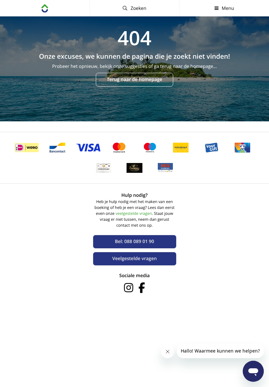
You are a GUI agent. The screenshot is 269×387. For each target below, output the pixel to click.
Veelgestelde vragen (134, 258)
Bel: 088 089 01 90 (134, 241)
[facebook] (142, 287)
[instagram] (128, 287)
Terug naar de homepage (134, 79)
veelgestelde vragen (133, 213)
